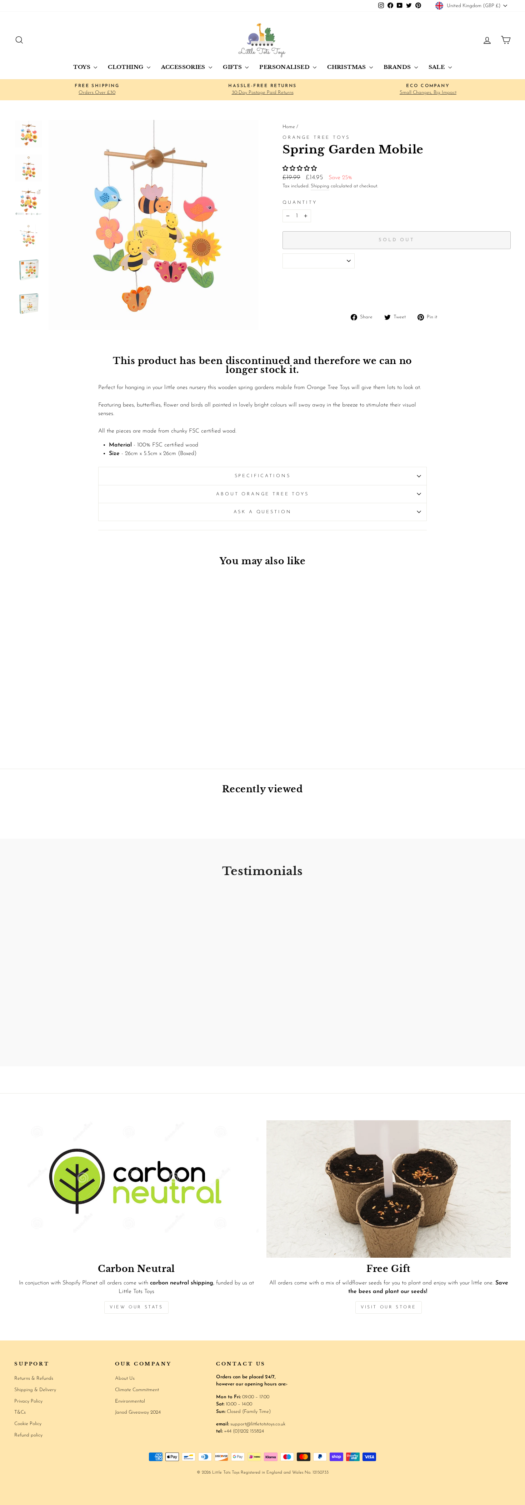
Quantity (299, 202)
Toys (82, 67)
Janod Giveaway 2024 (138, 1412)
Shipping (320, 186)
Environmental (130, 1401)
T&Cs (20, 1412)
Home (288, 127)
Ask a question (263, 512)
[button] (300, 169)
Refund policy (28, 1435)
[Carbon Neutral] (136, 1189)
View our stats (136, 1307)
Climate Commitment (137, 1390)
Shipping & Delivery (35, 1390)
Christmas (347, 67)
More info (495, 290)
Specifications (263, 476)
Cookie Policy (27, 1423)
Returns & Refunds (33, 1378)
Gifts (233, 67)
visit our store (388, 1307)
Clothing (126, 67)
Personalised (285, 67)
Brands (398, 67)
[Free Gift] (388, 1189)
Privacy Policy (28, 1401)
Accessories (184, 67)
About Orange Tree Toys (262, 494)
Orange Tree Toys (316, 137)
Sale (437, 67)
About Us (125, 1378)
